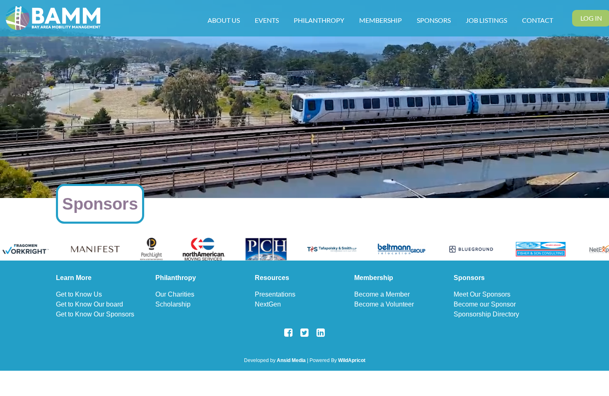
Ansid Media (291, 360)
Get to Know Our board (89, 304)
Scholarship (173, 304)
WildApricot (351, 360)
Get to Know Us (79, 294)
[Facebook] (288, 332)
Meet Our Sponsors (482, 294)
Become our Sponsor (485, 304)
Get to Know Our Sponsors (95, 314)
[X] (304, 332)
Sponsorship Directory (486, 314)
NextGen (268, 304)
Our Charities (174, 294)
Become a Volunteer (384, 304)
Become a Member (382, 294)
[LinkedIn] (321, 332)
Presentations (275, 294)
